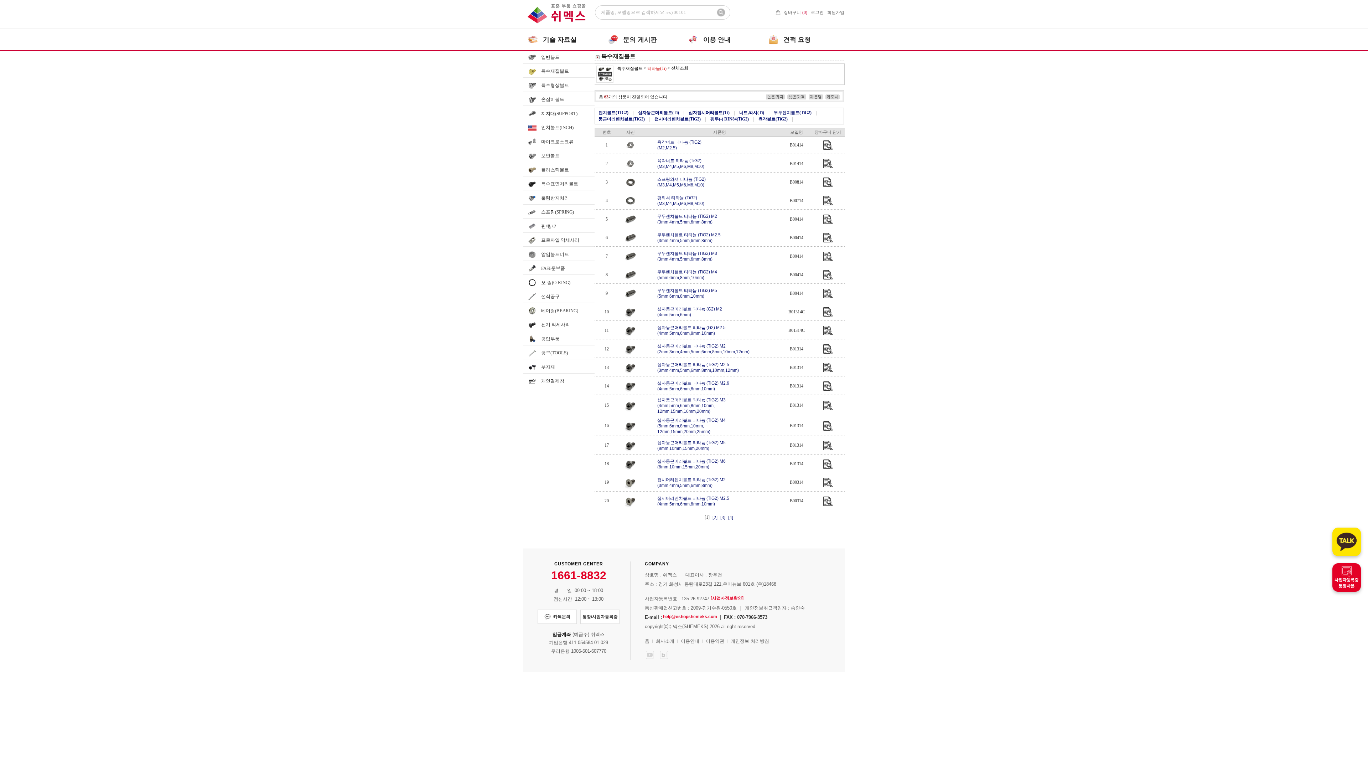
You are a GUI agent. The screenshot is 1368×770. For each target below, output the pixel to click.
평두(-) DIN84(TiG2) (729, 119)
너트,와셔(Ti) (751, 112)
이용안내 (690, 641)
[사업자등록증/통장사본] (1346, 577)
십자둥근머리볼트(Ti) (658, 112)
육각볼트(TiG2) (773, 119)
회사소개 (665, 641)
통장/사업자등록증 (600, 616)
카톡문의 (561, 616)
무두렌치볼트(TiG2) (793, 112)
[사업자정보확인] (727, 598)
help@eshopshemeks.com (690, 616)
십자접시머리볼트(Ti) (709, 112)
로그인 (817, 12)
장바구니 (795, 12)
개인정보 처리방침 (750, 641)
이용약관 (715, 641)
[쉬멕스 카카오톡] (1346, 542)
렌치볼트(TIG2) (613, 112)
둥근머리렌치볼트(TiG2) (621, 119)
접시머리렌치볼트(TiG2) (677, 119)
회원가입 (835, 12)
